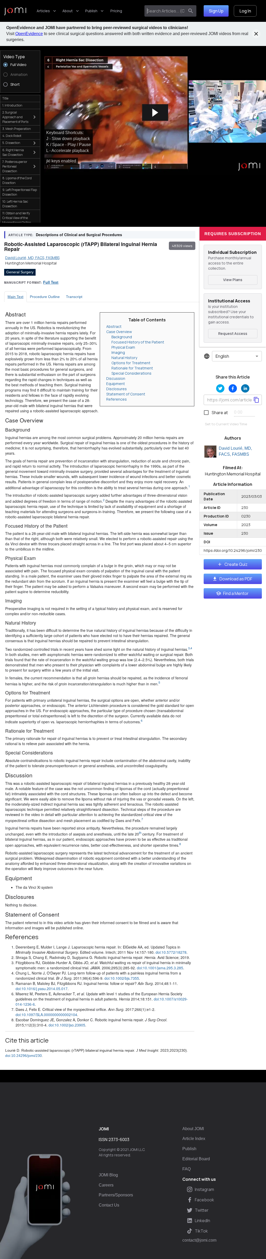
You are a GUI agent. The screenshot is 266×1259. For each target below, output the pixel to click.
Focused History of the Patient (137, 342)
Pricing (116, 10)
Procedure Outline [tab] (45, 297)
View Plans (232, 279)
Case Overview (119, 331)
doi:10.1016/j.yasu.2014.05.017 (42, 988)
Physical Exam (123, 347)
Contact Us (109, 1205)
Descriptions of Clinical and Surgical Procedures (79, 234)
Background (121, 336)
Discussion (115, 378)
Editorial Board (196, 1159)
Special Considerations (131, 373)
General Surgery (20, 272)
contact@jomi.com (199, 1240)
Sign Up (216, 11)
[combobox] (165, 11)
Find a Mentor (236, 593)
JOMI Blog (108, 1175)
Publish (91, 10)
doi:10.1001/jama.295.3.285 (160, 967)
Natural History (124, 357)
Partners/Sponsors (116, 1195)
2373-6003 (119, 1139)
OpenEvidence (29, 33)
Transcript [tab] (74, 297)
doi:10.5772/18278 (171, 952)
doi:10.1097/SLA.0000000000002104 (46, 1014)
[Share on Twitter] (220, 388)
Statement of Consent (125, 394)
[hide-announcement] (256, 33)
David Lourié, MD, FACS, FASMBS (235, 451)
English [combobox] (222, 356)
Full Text (50, 282)
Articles (43, 10)
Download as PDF (236, 579)
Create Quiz (236, 564)
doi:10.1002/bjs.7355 (121, 978)
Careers (106, 1185)
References (116, 399)
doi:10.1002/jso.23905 (67, 1025)
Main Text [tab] (15, 297)
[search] (190, 11)
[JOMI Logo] (15, 11)
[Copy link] (256, 399)
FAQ (186, 1169)
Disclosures (116, 388)
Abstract (114, 326)
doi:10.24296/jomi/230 (23, 1055)
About (67, 10)
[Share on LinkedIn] (245, 388)
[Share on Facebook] (233, 388)
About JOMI (193, 1129)
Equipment (115, 383)
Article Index (193, 1138)
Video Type (14, 56)
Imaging (118, 352)
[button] (155, 112)
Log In (245, 11)
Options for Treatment (130, 362)
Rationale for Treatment (132, 368)
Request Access (232, 333)
